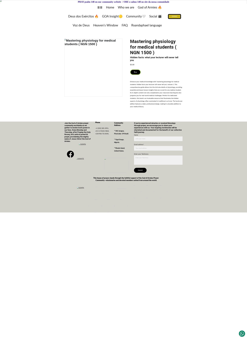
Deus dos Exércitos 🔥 (83, 16)
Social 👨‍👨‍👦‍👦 (155, 16)
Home (110, 7)
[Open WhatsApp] (242, 334)
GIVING (174, 16)
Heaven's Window (105, 25)
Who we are (126, 7)
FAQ (125, 25)
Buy (135, 72)
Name (136, 135)
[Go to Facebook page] (70, 154)
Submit (140, 170)
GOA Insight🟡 (112, 16)
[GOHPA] (85, 149)
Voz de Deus (81, 25)
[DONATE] (88, 165)
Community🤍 (136, 16)
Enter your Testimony (141, 154)
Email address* (139, 144)
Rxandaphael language (146, 25)
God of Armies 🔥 (150, 7)
